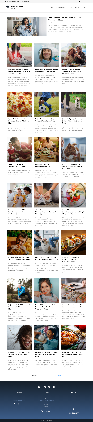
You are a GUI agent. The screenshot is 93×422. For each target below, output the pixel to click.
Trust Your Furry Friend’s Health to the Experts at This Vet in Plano (72, 166)
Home (51, 7)
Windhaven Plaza (17, 6)
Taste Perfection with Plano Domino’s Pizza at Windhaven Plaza (19, 121)
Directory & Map (60, 7)
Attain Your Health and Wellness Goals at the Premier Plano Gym (46, 212)
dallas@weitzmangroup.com (19, 400)
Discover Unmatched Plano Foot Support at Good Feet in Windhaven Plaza (19, 72)
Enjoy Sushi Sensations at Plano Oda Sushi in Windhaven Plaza (71, 259)
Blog (84, 7)
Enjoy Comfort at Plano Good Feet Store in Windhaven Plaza (19, 307)
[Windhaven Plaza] (7, 7)
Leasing (70, 7)
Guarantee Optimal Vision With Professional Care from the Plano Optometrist (18, 212)
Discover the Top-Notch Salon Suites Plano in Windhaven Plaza (19, 354)
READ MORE (11, 89)
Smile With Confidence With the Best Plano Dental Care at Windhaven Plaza (46, 307)
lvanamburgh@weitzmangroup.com (46, 400)
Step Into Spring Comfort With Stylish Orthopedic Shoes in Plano (73, 121)
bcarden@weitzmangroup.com (46, 408)
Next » (59, 375)
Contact (77, 7)
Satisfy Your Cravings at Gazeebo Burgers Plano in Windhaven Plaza (71, 72)
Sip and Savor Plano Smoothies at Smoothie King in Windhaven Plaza (73, 212)
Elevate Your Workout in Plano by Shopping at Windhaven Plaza (46, 354)
